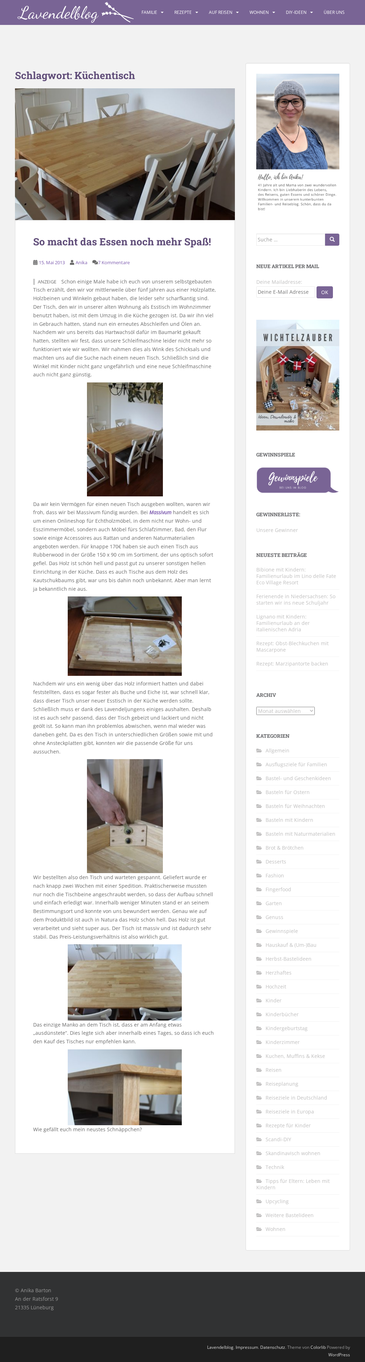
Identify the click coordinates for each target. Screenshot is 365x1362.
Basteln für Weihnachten (295, 806)
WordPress (339, 1355)
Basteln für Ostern (288, 792)
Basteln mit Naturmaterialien (300, 833)
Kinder (274, 1000)
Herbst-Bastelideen (289, 958)
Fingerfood (278, 889)
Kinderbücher (282, 1014)
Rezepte (183, 12)
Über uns (334, 12)
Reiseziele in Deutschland (296, 1097)
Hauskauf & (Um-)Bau (291, 944)
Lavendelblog (220, 1347)
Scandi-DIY (278, 1139)
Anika (81, 262)
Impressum (247, 1347)
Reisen (274, 1069)
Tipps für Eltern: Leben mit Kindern (293, 1184)
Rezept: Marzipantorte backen (292, 663)
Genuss (274, 917)
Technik (275, 1167)
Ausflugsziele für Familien (296, 764)
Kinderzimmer (283, 1042)
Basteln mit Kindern (289, 819)
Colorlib (318, 1347)
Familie (149, 12)
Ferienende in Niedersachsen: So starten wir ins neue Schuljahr (295, 599)
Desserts (276, 861)
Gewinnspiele (282, 931)
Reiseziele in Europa (290, 1111)
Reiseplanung (282, 1083)
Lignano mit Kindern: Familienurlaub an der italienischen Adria (283, 623)
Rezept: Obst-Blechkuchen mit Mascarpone (292, 646)
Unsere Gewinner (277, 530)
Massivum (160, 512)
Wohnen (259, 12)
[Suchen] (332, 240)
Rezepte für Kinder (288, 1125)
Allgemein (277, 750)
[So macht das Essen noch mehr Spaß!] (125, 154)
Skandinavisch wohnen (293, 1153)
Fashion (275, 875)
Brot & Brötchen (285, 847)
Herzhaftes (279, 972)
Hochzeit (276, 986)
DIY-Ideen (296, 12)
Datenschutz (272, 1347)
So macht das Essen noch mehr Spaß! (122, 241)
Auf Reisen (220, 12)
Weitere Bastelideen (290, 1215)
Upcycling (277, 1201)
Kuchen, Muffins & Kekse (295, 1056)
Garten (274, 903)
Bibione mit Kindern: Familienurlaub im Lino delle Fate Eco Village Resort (296, 576)
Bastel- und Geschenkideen (298, 778)
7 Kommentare (114, 262)
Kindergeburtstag (287, 1028)
